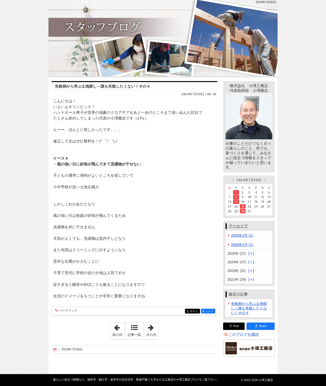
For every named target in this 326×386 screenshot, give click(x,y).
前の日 (118, 329)
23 (242, 206)
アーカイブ (238, 226)
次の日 (152, 329)
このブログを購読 (243, 335)
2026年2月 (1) (242, 235)
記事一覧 (134, 335)
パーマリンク (68, 311)
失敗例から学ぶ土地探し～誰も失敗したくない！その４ (102, 86)
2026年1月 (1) (242, 245)
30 (242, 211)
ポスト (195, 311)
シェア (210, 311)
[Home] (55, 349)
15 (236, 201)
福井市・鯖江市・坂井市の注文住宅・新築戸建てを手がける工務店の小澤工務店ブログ (163, 38)
